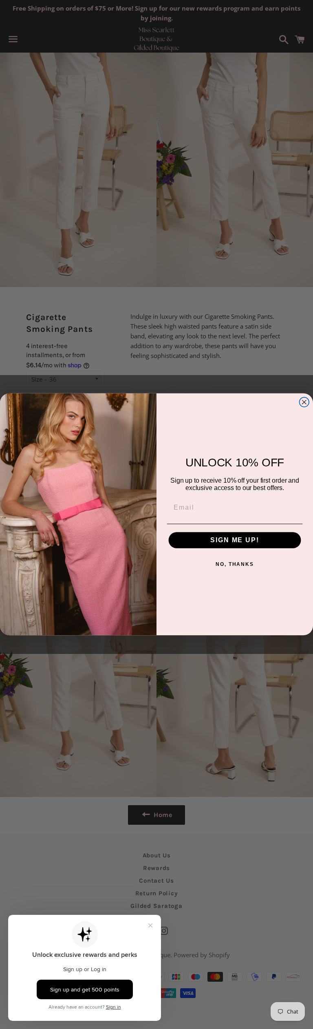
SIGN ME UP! (234, 540)
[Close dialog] (304, 402)
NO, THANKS (235, 564)
